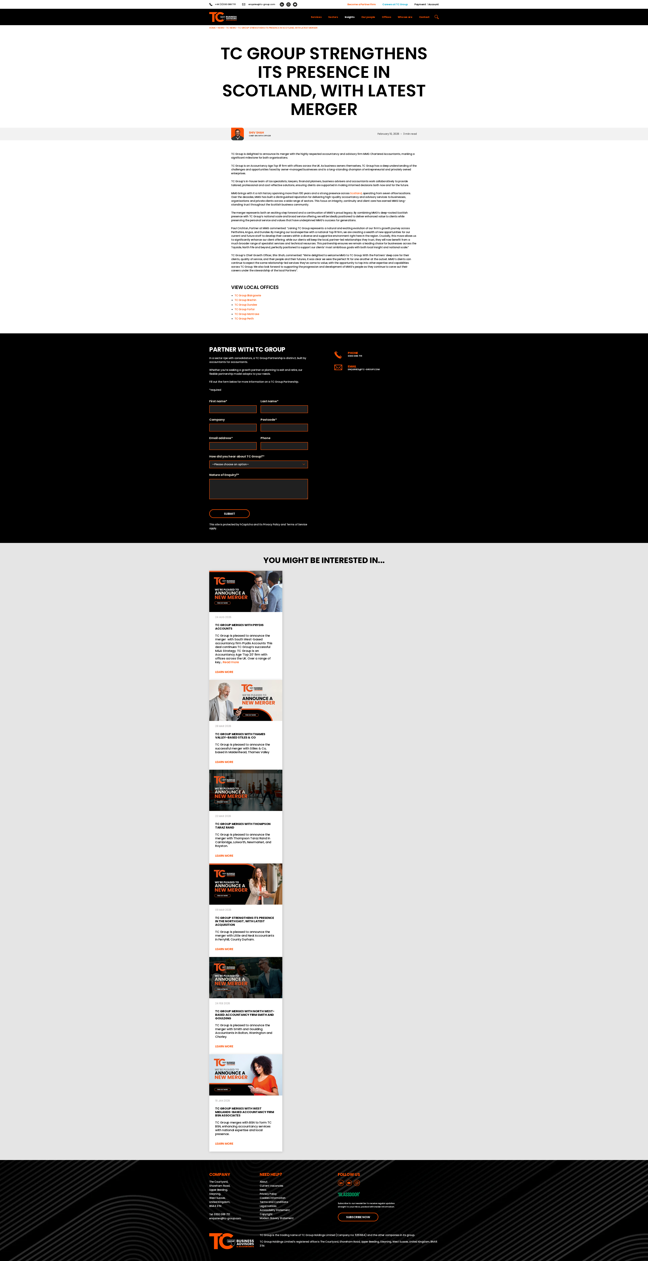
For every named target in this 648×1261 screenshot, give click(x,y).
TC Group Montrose (247, 314)
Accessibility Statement (275, 1210)
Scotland (356, 193)
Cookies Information (273, 1198)
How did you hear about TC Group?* (237, 456)
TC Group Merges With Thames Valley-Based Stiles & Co (245, 725)
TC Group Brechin (245, 300)
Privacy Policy (271, 524)
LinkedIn (282, 4)
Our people (368, 17)
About (263, 1181)
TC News (231, 27)
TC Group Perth (244, 318)
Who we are (405, 17)
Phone (265, 438)
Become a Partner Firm (361, 4)
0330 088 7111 (355, 356)
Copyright (266, 1214)
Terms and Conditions (274, 1202)
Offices (386, 17)
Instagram (288, 4)
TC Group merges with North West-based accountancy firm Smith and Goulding (245, 1005)
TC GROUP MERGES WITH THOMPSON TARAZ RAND (245, 816)
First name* (218, 401)
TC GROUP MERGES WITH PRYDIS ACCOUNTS (245, 625)
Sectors (333, 17)
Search (437, 17)
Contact (424, 17)
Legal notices (268, 1206)
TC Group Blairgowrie (248, 295)
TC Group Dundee (246, 305)
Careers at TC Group (395, 4)
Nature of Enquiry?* (224, 475)
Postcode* (269, 420)
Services (316, 17)
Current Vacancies (271, 1186)
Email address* (221, 438)
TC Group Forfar (245, 309)
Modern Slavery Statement (276, 1218)
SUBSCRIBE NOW (358, 1217)
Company (217, 420)
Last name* (269, 401)
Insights (350, 17)
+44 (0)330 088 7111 (225, 4)
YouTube (295, 4)
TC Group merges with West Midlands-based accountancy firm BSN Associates (245, 1103)
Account (433, 4)
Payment (420, 4)
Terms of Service (297, 524)
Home (212, 27)
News (221, 27)
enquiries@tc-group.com (261, 4)
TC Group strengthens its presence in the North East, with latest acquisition (245, 910)
